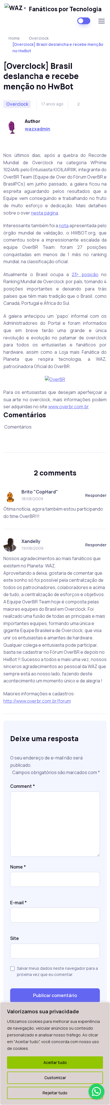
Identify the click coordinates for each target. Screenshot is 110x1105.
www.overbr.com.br (68, 406)
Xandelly (30, 541)
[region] (55, 1053)
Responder (96, 495)
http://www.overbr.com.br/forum (37, 701)
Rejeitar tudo (55, 1092)
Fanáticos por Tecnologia (65, 9)
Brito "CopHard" (39, 492)
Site (14, 938)
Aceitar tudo (55, 1062)
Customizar (55, 1077)
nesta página (44, 213)
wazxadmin (37, 129)
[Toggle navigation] (101, 21)
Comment (22, 786)
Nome (18, 867)
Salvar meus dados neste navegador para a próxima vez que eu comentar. (57, 971)
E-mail (18, 902)
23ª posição (85, 274)
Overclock (39, 38)
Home (14, 38)
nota (64, 225)
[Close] (104, 1006)
